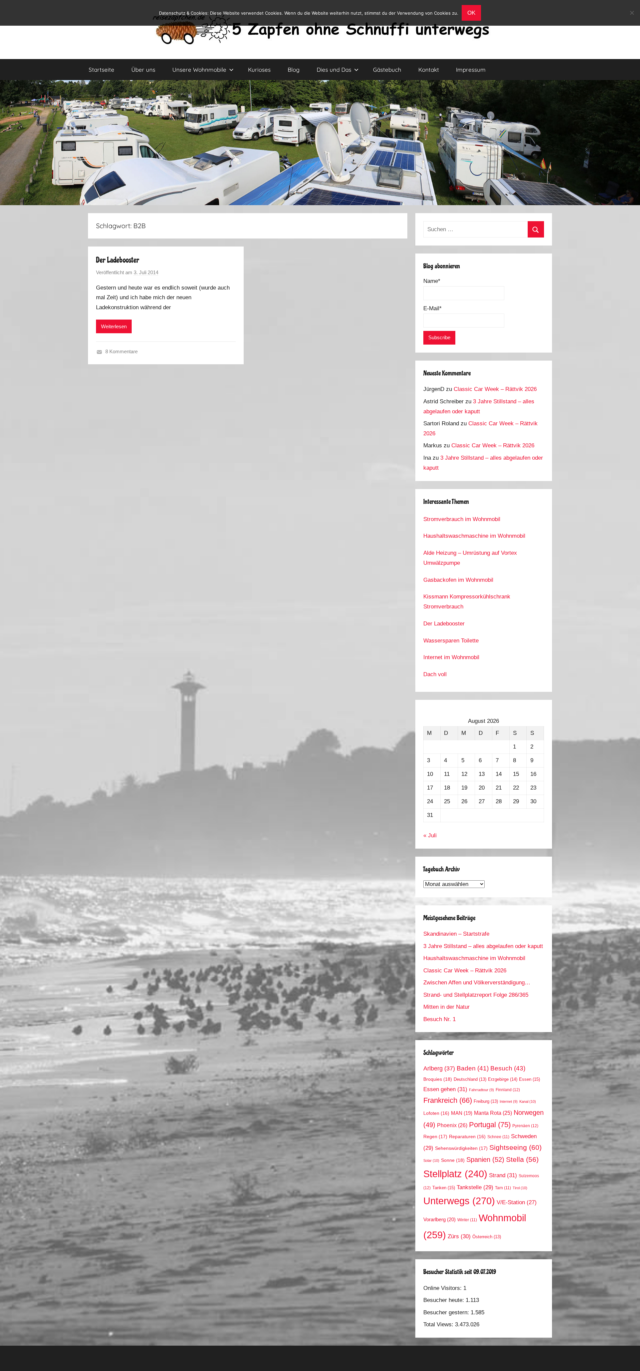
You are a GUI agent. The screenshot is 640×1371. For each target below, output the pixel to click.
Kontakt (428, 69)
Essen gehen (445, 1089)
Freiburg (486, 1101)
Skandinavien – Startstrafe (456, 934)
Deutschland (470, 1079)
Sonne (453, 1160)
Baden (473, 1068)
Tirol (520, 1188)
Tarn (503, 1188)
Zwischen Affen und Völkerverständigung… (476, 982)
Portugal (490, 1124)
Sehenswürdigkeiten (461, 1148)
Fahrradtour (481, 1090)
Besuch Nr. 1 (439, 1019)
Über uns (143, 69)
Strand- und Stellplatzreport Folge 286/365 (475, 995)
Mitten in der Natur (446, 1007)
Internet (509, 1101)
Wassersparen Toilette (451, 640)
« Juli (430, 835)
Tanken (443, 1187)
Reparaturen (467, 1136)
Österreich (486, 1237)
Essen (529, 1079)
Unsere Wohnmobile (199, 69)
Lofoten (436, 1113)
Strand (503, 1175)
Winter (467, 1220)
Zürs (459, 1236)
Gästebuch (387, 69)
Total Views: (439, 1324)
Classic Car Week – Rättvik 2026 (495, 389)
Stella (522, 1159)
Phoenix (452, 1125)
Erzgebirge (502, 1079)
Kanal (527, 1101)
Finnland (508, 1089)
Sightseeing (515, 1147)
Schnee (498, 1136)
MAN (461, 1113)
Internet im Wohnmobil (451, 657)
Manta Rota (493, 1113)
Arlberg (439, 1068)
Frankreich (447, 1100)
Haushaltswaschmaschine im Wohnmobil (474, 536)
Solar (431, 1161)
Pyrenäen (525, 1125)
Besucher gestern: (447, 1312)
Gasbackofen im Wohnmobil (458, 580)
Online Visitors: (443, 1288)
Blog (294, 69)
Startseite (101, 69)
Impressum (471, 69)
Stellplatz (455, 1174)
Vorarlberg (439, 1219)
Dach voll (435, 674)
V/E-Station (517, 1202)
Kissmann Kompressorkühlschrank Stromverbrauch (466, 601)
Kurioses (259, 69)
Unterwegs (459, 1200)
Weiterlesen (114, 326)
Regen (435, 1136)
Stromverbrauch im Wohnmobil (461, 519)
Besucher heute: (444, 1300)
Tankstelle (475, 1187)
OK (471, 13)
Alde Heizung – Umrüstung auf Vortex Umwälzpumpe (470, 558)
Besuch (507, 1068)
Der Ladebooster (117, 260)
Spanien (485, 1159)
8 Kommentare (121, 351)
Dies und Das (334, 69)
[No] (631, 12)
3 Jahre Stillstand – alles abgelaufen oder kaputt (483, 946)
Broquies (437, 1079)
